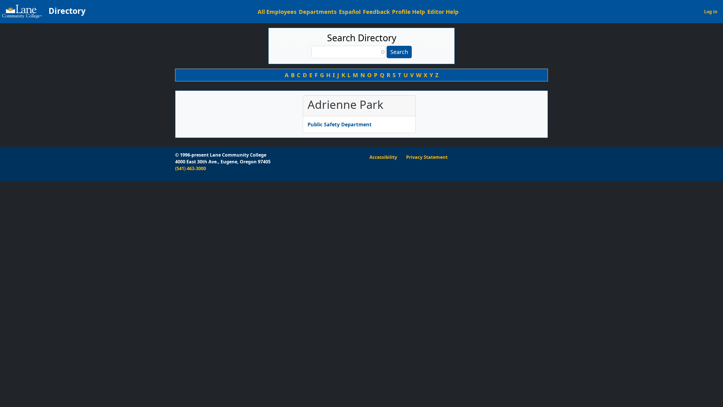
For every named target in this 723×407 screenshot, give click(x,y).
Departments (318, 12)
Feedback (376, 12)
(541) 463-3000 (190, 168)
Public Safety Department (340, 124)
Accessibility (383, 157)
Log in (710, 11)
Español (350, 12)
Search (399, 52)
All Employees (277, 12)
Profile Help (408, 12)
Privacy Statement (427, 157)
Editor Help (443, 12)
